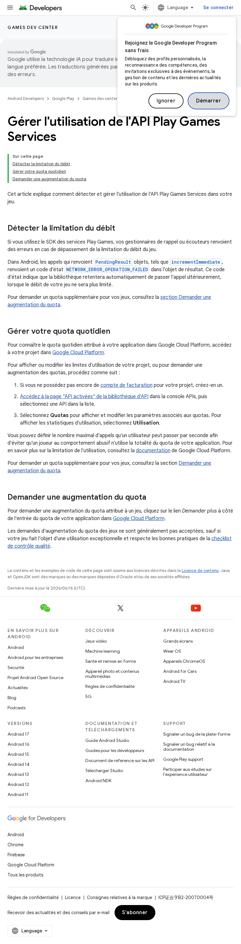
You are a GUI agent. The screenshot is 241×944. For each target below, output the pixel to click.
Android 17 (18, 734)
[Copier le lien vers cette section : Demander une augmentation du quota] (152, 498)
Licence (73, 897)
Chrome (16, 845)
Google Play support (183, 759)
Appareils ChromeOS (184, 661)
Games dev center (33, 27)
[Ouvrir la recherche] (133, 7)
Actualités (18, 687)
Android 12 (18, 784)
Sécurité (16, 667)
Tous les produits (25, 875)
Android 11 (18, 794)
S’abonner (135, 912)
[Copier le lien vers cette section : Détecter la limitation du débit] (121, 229)
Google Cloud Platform (78, 352)
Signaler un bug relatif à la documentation (189, 746)
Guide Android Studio (107, 740)
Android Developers (26, 98)
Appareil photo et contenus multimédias (112, 673)
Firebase (16, 855)
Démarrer (208, 101)
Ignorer (166, 101)
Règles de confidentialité (110, 686)
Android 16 (18, 744)
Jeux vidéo (96, 641)
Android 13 (18, 774)
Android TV (174, 681)
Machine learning (102, 651)
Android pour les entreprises (35, 657)
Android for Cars (179, 671)
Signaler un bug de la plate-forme (196, 734)
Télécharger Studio (104, 770)
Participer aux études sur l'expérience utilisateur (187, 771)
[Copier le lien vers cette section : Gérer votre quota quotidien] (116, 332)
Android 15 (18, 754)
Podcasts (16, 708)
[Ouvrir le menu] (10, 7)
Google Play (63, 98)
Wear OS (172, 651)
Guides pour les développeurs (114, 750)
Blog (12, 697)
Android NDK (98, 780)
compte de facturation (126, 385)
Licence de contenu (200, 570)
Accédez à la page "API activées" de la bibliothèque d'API (84, 396)
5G (88, 696)
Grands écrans (178, 641)
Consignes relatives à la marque (119, 897)
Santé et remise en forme (110, 661)
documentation (153, 450)
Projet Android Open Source (35, 677)
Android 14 (18, 764)
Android (16, 647)
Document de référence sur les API (119, 760)
